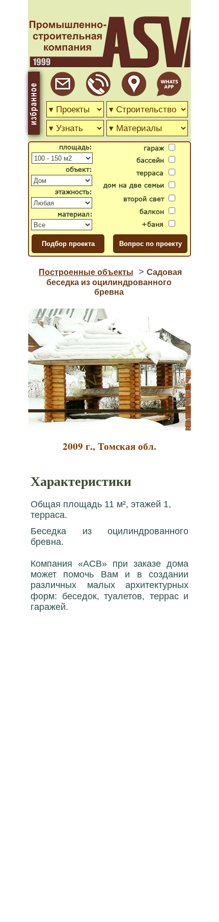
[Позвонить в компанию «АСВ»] (98, 93)
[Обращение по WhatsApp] (169, 93)
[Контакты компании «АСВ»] (134, 93)
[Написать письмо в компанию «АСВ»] (62, 93)
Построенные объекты (86, 272)
